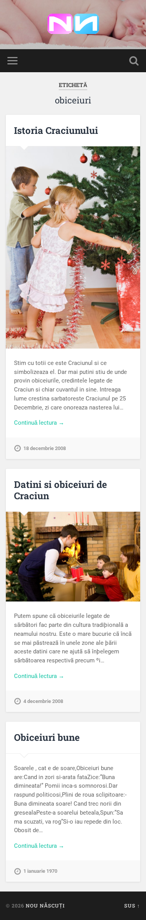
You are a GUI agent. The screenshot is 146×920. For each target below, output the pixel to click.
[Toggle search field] (134, 60)
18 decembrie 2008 (44, 448)
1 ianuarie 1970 (40, 871)
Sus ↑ (132, 905)
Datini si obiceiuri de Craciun (60, 490)
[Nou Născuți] (73, 25)
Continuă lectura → (39, 422)
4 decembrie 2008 (43, 701)
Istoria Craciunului (56, 130)
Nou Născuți (45, 905)
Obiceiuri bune (47, 737)
